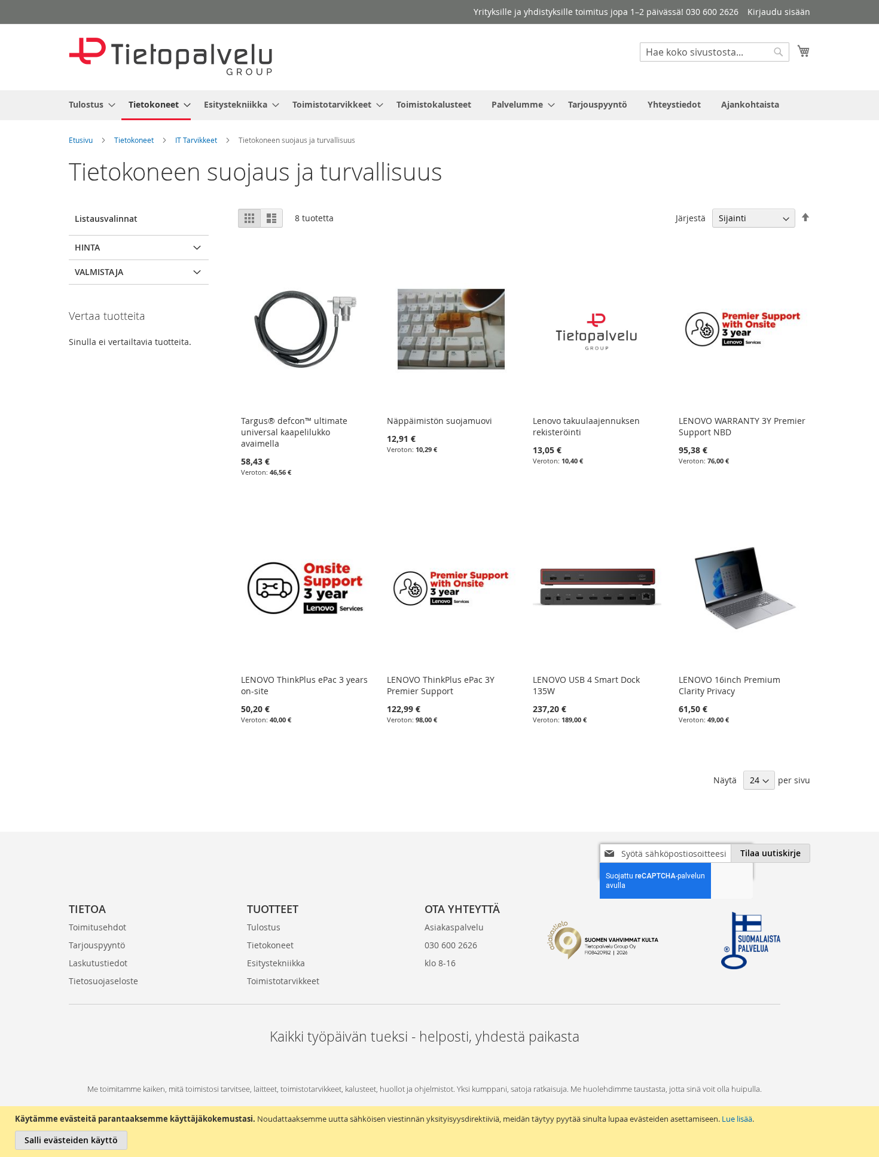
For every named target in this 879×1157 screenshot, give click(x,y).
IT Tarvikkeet (196, 140)
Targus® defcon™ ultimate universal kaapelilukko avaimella (294, 432)
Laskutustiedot (98, 963)
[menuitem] (88, 104)
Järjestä (691, 218)
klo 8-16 (440, 963)
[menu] (439, 105)
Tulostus (263, 927)
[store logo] (170, 56)
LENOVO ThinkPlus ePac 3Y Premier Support (441, 685)
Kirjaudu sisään (778, 11)
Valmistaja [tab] (99, 271)
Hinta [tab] (87, 247)
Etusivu (81, 140)
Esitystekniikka (276, 963)
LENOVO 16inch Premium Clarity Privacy (729, 685)
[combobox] (714, 52)
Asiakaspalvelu (454, 927)
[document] (441, 1131)
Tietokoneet (134, 140)
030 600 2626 (451, 945)
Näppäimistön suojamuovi (439, 420)
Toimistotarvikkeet (283, 981)
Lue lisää (737, 1118)
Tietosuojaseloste (103, 981)
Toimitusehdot (97, 927)
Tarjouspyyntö (97, 945)
